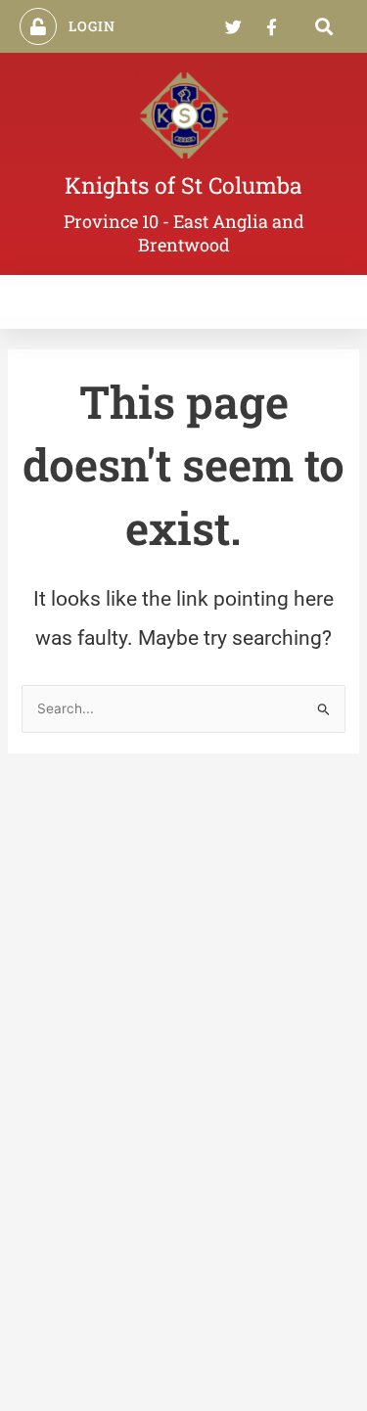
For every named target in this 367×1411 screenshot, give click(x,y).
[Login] (38, 26)
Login (92, 26)
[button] (324, 27)
